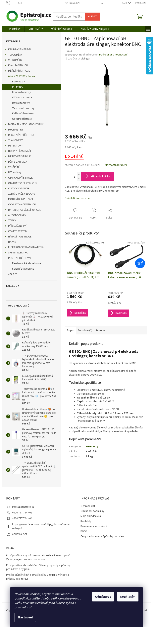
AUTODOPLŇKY (17, 215)
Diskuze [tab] (101, 330)
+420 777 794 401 (22, 513)
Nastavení (25, 617)
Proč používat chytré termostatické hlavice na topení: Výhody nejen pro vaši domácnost (38, 557)
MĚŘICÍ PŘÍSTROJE (19, 71)
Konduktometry (21, 92)
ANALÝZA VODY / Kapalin (22, 76)
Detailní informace (75, 199)
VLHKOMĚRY (15, 60)
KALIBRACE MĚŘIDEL (19, 49)
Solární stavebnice (23, 269)
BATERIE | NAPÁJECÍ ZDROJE (24, 210)
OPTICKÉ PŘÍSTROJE (20, 178)
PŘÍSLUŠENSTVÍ (17, 226)
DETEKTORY (15, 146)
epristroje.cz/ (20, 534)
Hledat (92, 17)
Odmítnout (103, 596)
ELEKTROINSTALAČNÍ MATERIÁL (26, 247)
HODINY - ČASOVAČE (20, 151)
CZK (125, 3)
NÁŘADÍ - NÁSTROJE (19, 237)
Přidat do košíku (100, 177)
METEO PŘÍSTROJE (19, 156)
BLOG (83, 531)
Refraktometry (21, 103)
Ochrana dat (72, 3)
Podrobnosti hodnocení (113, 55)
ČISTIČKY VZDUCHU (19, 189)
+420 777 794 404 (22, 518)
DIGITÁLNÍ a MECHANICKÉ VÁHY (25, 124)
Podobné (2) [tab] (85, 330)
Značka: (79, 59)
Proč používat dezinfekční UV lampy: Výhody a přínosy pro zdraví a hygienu (38, 567)
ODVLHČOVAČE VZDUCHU (22, 183)
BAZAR (12, 242)
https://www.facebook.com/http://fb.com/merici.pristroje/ (42, 526)
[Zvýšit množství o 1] (79, 174)
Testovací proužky (23, 108)
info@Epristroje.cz (23, 507)
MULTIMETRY (15, 130)
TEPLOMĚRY (15, 55)
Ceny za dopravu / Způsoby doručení (102, 536)
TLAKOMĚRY (15, 140)
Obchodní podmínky (92, 511)
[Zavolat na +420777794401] (12, 3)
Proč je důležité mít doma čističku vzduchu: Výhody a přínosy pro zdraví (37, 577)
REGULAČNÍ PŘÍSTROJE (21, 135)
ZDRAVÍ (12, 221)
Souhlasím (127, 596)
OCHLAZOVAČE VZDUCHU (22, 205)
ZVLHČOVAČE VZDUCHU (21, 194)
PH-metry (17, 87)
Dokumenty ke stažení (93, 526)
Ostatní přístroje (22, 119)
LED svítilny (14, 172)
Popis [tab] (70, 330)
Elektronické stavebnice (26, 263)
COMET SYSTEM (17, 231)
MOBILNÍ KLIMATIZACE (21, 199)
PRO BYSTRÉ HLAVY (19, 258)
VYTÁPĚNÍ (13, 167)
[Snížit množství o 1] (79, 179)
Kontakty (85, 521)
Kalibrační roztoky (23, 114)
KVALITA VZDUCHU (18, 65)
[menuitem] (13, 29)
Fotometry (18, 82)
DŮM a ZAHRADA (17, 162)
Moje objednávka (90, 516)
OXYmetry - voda (22, 98)
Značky (12, 274)
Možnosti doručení (116, 165)
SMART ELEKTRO (18, 253)
